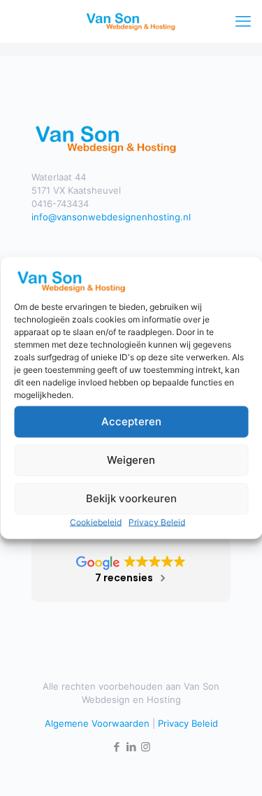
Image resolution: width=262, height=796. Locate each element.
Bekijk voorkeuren (131, 498)
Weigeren (131, 460)
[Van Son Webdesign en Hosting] (131, 20)
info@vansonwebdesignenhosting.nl (111, 216)
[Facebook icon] (116, 746)
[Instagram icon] (145, 746)
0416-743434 (60, 203)
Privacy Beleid (157, 521)
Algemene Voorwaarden (97, 723)
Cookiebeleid (96, 521)
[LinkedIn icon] (131, 746)
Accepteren (131, 421)
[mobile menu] (243, 21)
